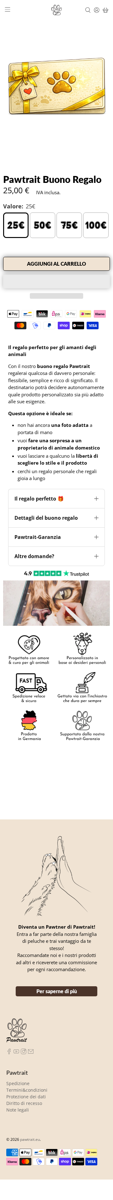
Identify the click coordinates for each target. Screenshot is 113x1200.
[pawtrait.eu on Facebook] (9, 1042)
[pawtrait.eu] (56, 10)
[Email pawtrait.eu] (31, 1042)
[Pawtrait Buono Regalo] (56, 86)
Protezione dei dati (26, 1086)
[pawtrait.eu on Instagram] (23, 1042)
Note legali (17, 1099)
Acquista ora (56, 281)
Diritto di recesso (24, 1093)
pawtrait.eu (30, 1129)
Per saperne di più (56, 981)
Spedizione (18, 1073)
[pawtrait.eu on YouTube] (16, 1042)
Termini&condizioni (26, 1080)
